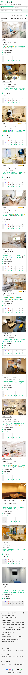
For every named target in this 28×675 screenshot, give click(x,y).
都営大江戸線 (11, 641)
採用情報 (9, 664)
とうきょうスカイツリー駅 (12, 627)
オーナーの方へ (23, 656)
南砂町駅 (19, 629)
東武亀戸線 (13, 639)
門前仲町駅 (4, 632)
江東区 (7, 617)
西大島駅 (13, 622)
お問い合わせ (20, 664)
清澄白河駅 (22, 622)
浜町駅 (9, 632)
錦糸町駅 (4, 622)
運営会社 (4, 664)
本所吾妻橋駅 (21, 627)
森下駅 (3, 624)
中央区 (11, 617)
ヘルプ (14, 664)
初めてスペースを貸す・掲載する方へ (10, 656)
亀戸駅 (17, 622)
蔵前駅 (13, 632)
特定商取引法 (21, 663)
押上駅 (3, 627)
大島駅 (12, 624)
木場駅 (22, 624)
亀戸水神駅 (17, 624)
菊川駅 (8, 622)
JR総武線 (4, 637)
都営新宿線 (9, 637)
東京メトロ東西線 (6, 639)
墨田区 (3, 617)
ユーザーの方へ (19, 650)
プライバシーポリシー (7, 663)
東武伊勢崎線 (19, 639)
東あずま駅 (8, 629)
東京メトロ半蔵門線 (17, 637)
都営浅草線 (4, 641)
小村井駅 (14, 629)
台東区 (15, 617)
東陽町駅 (8, 624)
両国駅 (3, 629)
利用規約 (15, 663)
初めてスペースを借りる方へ (8, 650)
